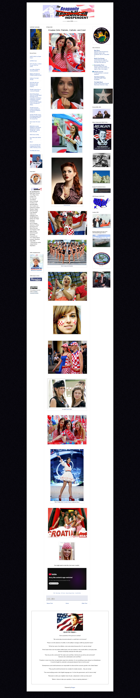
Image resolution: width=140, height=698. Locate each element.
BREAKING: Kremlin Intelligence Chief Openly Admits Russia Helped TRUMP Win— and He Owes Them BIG (35, 129)
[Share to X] (51, 599)
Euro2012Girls (78, 593)
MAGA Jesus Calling (34, 134)
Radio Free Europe (99, 58)
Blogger (73, 687)
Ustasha (68, 409)
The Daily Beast (98, 82)
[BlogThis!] (49, 599)
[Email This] (48, 599)
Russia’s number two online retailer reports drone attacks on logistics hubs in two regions (101, 68)
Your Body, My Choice (35, 150)
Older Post (84, 603)
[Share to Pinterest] (54, 599)
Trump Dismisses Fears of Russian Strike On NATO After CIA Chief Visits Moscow (101, 61)
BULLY (31, 141)
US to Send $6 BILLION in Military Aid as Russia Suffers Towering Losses (35, 146)
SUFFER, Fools (33, 60)
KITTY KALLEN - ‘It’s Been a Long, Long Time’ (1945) (35, 65)
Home (67, 603)
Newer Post (50, 603)
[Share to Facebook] (52, 599)
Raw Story (97, 50)
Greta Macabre (67, 205)
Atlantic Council (98, 71)
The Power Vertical (99, 76)
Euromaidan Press (99, 65)
